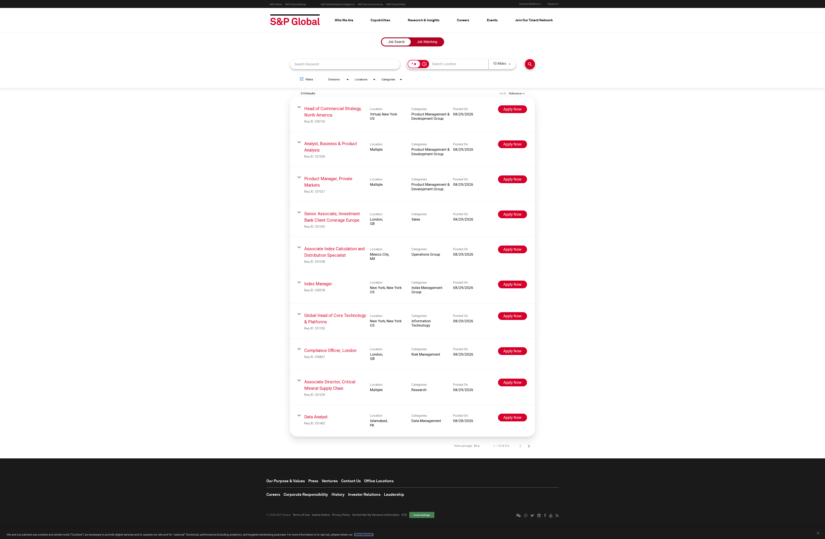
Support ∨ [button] (553, 3)
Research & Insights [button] (423, 20)
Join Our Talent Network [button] (534, 20)
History (338, 494)
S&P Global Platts (395, 4)
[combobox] (345, 64)
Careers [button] (463, 20)
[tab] (344, 20)
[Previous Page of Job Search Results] (520, 446)
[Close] (818, 533)
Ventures (330, 480)
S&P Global (276, 4)
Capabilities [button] (380, 20)
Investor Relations (364, 494)
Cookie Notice (321, 514)
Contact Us (351, 480)
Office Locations (379, 480)
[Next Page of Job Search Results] (529, 446)
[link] (412, 114)
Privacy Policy (341, 514)
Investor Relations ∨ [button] (530, 3)
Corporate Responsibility (306, 494)
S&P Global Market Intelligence (337, 4)
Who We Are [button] (344, 20)
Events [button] (492, 20)
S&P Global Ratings (295, 4)
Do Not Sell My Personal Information (375, 514)
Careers (273, 494)
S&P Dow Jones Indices (370, 4)
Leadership (394, 494)
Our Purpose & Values (285, 480)
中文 (404, 514)
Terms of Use (301, 514)
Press (313, 480)
